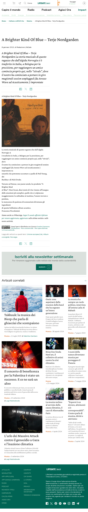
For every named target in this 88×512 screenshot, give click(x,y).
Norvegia (13, 237)
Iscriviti (42, 267)
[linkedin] (73, 503)
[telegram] (78, 503)
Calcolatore (7, 496)
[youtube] (64, 503)
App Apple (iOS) (8, 477)
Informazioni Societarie (29, 491)
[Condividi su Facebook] (20, 89)
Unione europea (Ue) (34, 234)
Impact (82, 10)
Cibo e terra (67, 15)
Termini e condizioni (32, 495)
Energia (21, 15)
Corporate (6, 493)
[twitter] (51, 503)
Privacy (27, 486)
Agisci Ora (64, 10)
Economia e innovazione (35, 15)
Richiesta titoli (8, 490)
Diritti (13, 15)
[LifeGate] (44, 3)
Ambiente (5, 15)
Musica (6, 336)
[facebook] (47, 503)
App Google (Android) (11, 480)
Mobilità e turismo (53, 15)
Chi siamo (28, 477)
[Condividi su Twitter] (25, 89)
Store (14, 3)
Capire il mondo (11, 10)
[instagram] (69, 503)
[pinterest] (56, 503)
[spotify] (60, 503)
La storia (28, 480)
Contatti (27, 473)
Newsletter (20, 3)
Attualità (6, 470)
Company (27, 470)
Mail (25, 483)
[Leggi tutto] (84, 280)
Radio (31, 10)
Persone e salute (80, 15)
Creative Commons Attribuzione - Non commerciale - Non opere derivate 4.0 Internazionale (26, 228)
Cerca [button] (29, 3)
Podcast (46, 10)
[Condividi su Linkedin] (31, 89)
